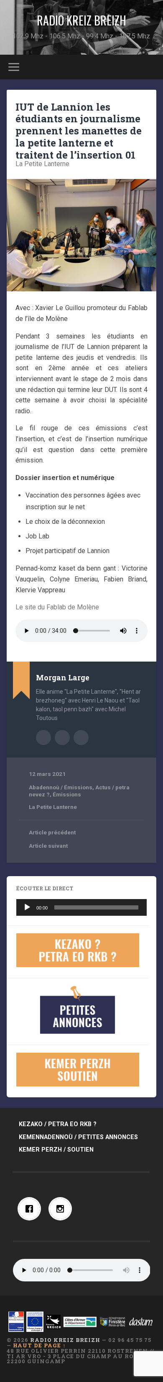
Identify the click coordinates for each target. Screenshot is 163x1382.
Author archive (43, 737)
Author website (62, 737)
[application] (81, 907)
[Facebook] (31, 1208)
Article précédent (52, 832)
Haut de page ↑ (39, 1345)
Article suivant (48, 845)
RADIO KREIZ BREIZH (81, 20)
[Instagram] (62, 1208)
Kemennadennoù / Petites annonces (78, 1137)
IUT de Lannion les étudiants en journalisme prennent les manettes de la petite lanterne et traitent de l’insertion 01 (78, 131)
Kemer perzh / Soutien (56, 1149)
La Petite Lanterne (42, 164)
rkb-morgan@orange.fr (81, 737)
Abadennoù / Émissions (60, 787)
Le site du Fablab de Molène (57, 607)
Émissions (67, 794)
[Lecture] (27, 907)
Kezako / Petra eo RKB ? (58, 1124)
